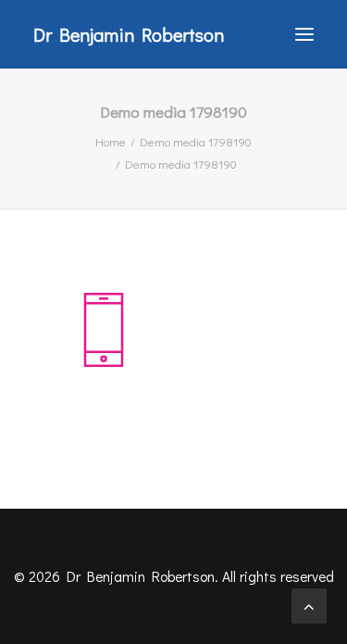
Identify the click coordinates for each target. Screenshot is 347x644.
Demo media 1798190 (196, 141)
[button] (304, 34)
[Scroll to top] (309, 603)
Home (110, 141)
